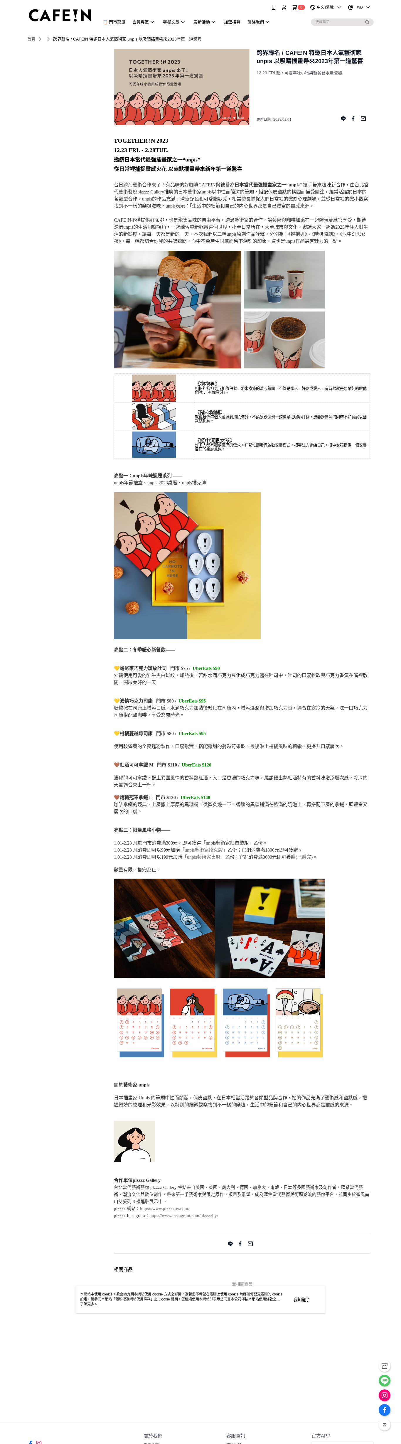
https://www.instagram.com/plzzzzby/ (183, 1215)
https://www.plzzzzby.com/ (164, 1208)
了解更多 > (88, 1304)
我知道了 (302, 1299)
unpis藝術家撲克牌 (204, 849)
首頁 (31, 39)
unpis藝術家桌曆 (203, 857)
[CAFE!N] (59, 15)
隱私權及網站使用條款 (133, 1299)
